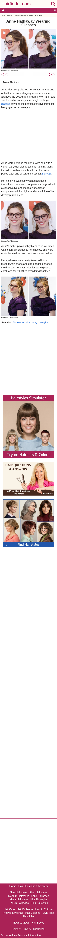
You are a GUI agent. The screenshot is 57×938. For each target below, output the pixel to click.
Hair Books (38, 922)
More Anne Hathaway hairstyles (31, 322)
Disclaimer (39, 929)
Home (3, 15)
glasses (5, 104)
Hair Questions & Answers (33, 886)
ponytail (46, 173)
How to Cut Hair (44, 909)
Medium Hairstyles (18, 896)
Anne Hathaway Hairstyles (32, 15)
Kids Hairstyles (38, 899)
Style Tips (48, 912)
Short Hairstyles (38, 892)
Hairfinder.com (16, 3)
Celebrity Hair (18, 15)
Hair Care (9, 909)
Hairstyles (9, 15)
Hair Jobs (28, 916)
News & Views (21, 922)
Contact (16, 929)
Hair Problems (25, 909)
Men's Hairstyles (19, 899)
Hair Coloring (32, 912)
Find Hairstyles (39, 903)
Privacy (27, 929)
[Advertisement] (28, 135)
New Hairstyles (18, 892)
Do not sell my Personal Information (21, 935)
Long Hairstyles (40, 896)
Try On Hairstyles (19, 903)
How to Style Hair (13, 912)
